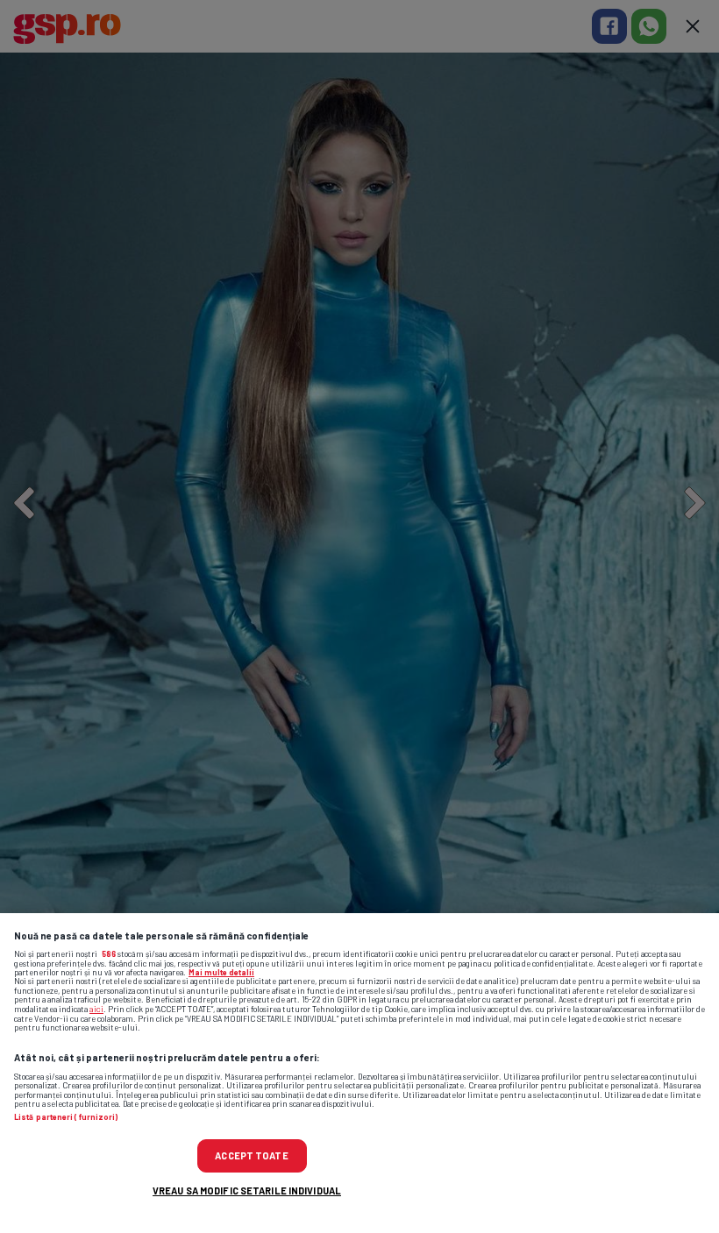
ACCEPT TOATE (251, 1155)
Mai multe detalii (221, 972)
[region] (359, 1073)
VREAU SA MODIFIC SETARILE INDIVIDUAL (247, 1190)
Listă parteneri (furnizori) (65, 1117)
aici (96, 1008)
